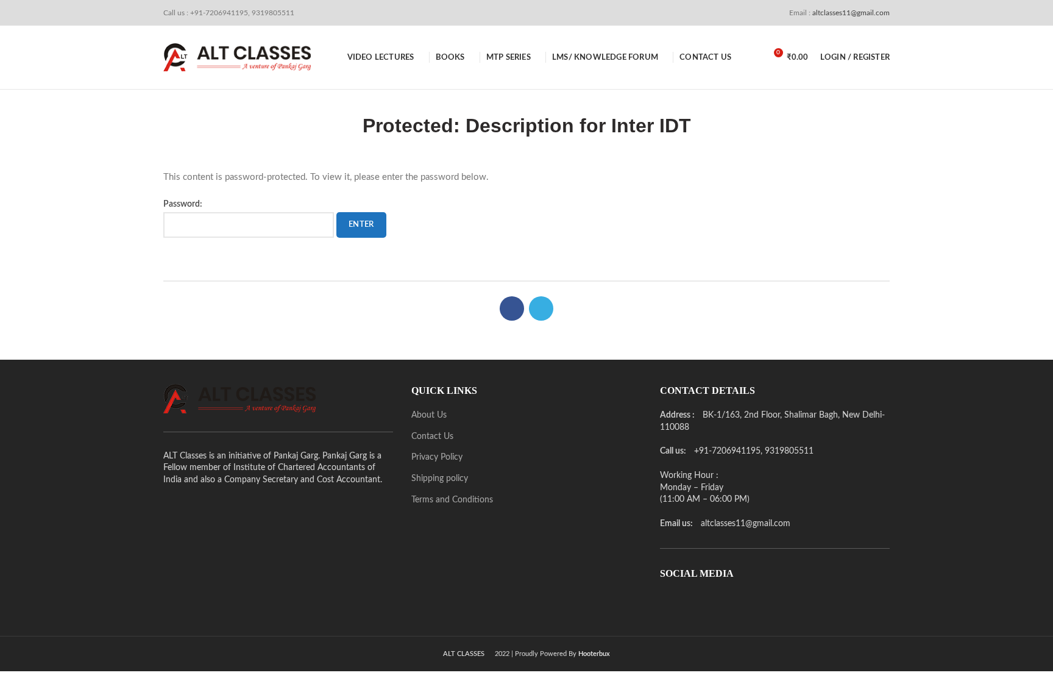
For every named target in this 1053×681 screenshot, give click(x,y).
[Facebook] (512, 308)
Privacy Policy (437, 457)
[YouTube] (719, 602)
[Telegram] (541, 308)
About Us (429, 415)
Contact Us (432, 436)
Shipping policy (439, 478)
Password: (182, 204)
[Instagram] (702, 602)
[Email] (685, 602)
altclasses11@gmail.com (850, 12)
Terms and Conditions (452, 500)
